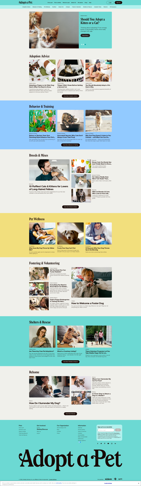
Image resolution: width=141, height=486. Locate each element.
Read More (85, 35)
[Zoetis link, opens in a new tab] (120, 479)
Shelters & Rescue (87, 6)
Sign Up (118, 2)
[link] (66, 2)
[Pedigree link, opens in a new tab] (115, 479)
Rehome (106, 6)
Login (110, 2)
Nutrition (54, 6)
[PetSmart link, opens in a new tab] (108, 479)
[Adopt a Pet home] (25, 2)
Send (118, 430)
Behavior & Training (37, 6)
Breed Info (61, 6)
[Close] (138, 483)
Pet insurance (113, 6)
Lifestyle (68, 6)
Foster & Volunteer (76, 6)
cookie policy (59, 483)
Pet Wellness (47, 6)
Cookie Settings (52, 479)
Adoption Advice (26, 6)
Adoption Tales (97, 6)
